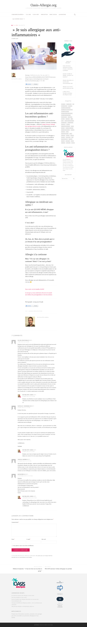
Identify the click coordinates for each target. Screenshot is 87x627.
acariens (63, 104)
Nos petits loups (64, 133)
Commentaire (15, 522)
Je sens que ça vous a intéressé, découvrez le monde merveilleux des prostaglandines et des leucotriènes (38, 293)
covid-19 (63, 124)
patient (67, 135)
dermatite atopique (65, 126)
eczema (63, 128)
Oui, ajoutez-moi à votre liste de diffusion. (23, 545)
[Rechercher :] (68, 178)
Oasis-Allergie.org (43, 5)
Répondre (54, 340)
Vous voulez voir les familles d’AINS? (34, 289)
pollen (72, 135)
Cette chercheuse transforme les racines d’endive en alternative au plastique (68, 68)
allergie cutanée (65, 111)
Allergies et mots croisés (29, 595)
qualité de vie (64, 139)
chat (62, 120)
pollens (63, 137)
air (73, 104)
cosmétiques (70, 122)
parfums (63, 135)
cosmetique (63, 122)
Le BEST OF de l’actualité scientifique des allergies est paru (67, 93)
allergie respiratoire (65, 115)
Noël (71, 133)
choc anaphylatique (69, 120)
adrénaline (68, 104)
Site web (44, 539)
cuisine (68, 124)
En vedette (22, 25)
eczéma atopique (69, 128)
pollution (68, 137)
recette (70, 139)
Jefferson (36, 624)
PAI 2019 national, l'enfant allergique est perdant (58, 568)
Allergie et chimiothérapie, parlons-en (26, 606)
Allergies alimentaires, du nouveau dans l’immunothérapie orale (68, 82)
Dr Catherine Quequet (16, 595)
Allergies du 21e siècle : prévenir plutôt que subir (68, 87)
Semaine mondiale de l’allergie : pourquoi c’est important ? (68, 75)
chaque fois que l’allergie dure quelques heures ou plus (40, 125)
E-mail (28, 539)
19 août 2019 (15, 38)
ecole (72, 126)
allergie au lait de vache (66, 109)
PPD (72, 137)
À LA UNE (15, 25)
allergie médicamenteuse (35, 311)
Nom (13, 539)
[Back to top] (82, 623)
